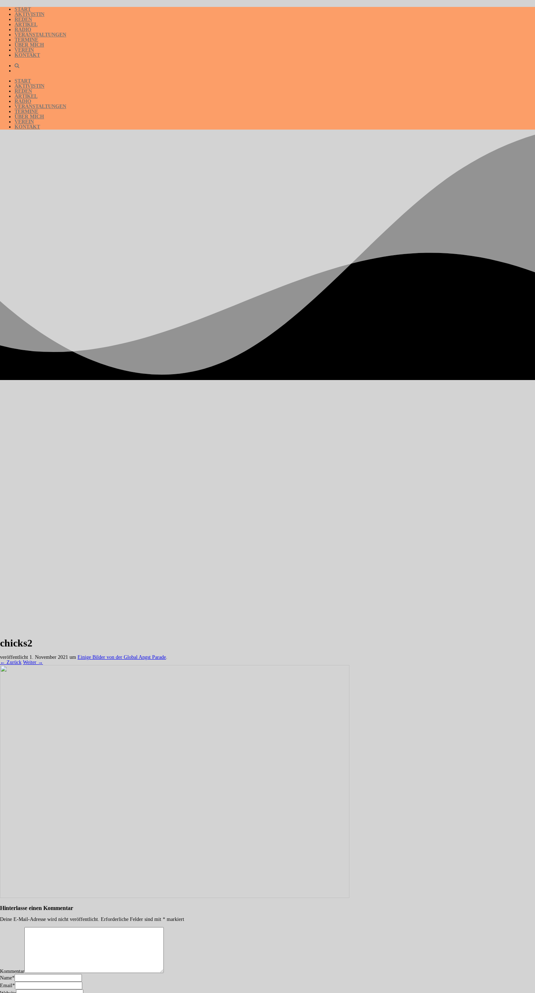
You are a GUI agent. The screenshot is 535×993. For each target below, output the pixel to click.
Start (23, 9)
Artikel (26, 24)
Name (6, 978)
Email (6, 985)
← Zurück (10, 662)
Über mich (29, 45)
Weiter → (33, 662)
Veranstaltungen (40, 34)
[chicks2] (174, 896)
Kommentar (12, 971)
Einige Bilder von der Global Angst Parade (122, 657)
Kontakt (27, 55)
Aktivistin (29, 14)
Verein (24, 50)
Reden (23, 19)
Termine (26, 40)
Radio (23, 29)
